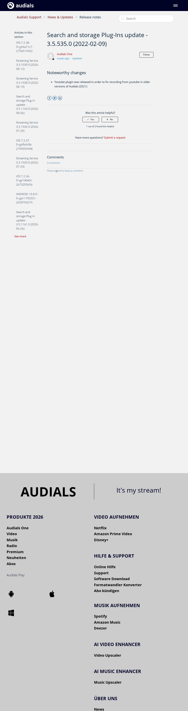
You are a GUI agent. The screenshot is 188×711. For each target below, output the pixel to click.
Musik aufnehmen (117, 605)
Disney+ (101, 539)
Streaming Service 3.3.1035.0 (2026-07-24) (27, 162)
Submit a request (114, 137)
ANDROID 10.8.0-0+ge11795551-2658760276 (27, 198)
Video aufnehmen (116, 517)
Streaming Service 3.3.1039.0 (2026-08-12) (27, 65)
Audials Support (29, 17)
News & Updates (60, 17)
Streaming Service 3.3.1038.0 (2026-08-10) (27, 82)
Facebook (49, 98)
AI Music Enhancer (117, 671)
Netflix (100, 527)
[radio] (90, 119)
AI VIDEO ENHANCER (117, 644)
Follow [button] (146, 54)
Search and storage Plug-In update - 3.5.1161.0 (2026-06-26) (27, 220)
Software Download (112, 578)
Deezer (100, 628)
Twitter (54, 98)
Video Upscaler (107, 655)
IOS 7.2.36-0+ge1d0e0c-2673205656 (24, 180)
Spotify (100, 616)
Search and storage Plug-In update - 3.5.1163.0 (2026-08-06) (27, 105)
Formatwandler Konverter (118, 584)
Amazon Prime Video (113, 533)
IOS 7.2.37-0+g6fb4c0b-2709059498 (24, 144)
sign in (58, 170)
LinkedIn (60, 98)
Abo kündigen (106, 590)
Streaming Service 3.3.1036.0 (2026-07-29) (27, 127)
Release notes (90, 17)
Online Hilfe (105, 566)
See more (20, 236)
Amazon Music (107, 622)
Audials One (64, 54)
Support (101, 572)
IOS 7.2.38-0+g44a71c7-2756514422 (24, 47)
